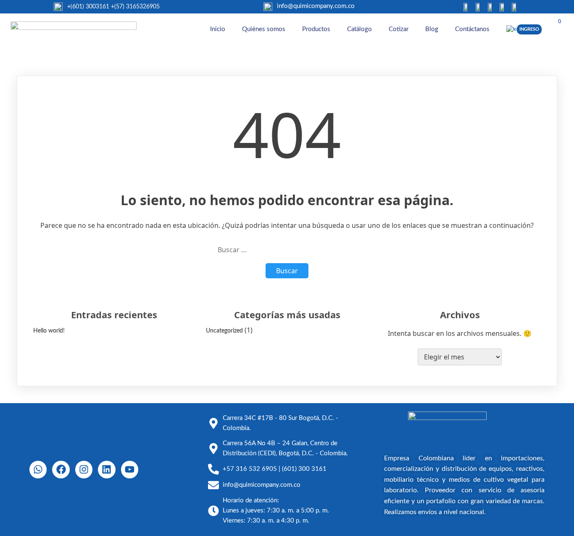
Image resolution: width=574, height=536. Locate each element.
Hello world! (49, 331)
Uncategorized (224, 331)
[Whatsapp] (38, 469)
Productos (316, 29)
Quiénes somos (263, 29)
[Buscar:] (287, 249)
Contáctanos (472, 29)
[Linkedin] (106, 469)
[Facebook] (60, 469)
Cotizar (398, 29)
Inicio (217, 29)
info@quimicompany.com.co (316, 6)
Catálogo (359, 29)
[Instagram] (83, 469)
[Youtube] (129, 469)
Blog (431, 29)
